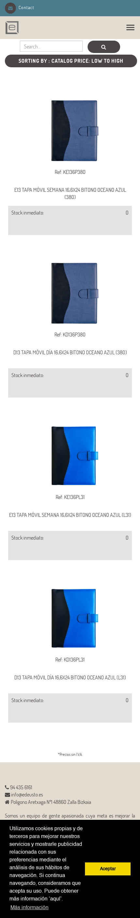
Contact (26, 7)
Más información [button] (29, 908)
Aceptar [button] (108, 869)
